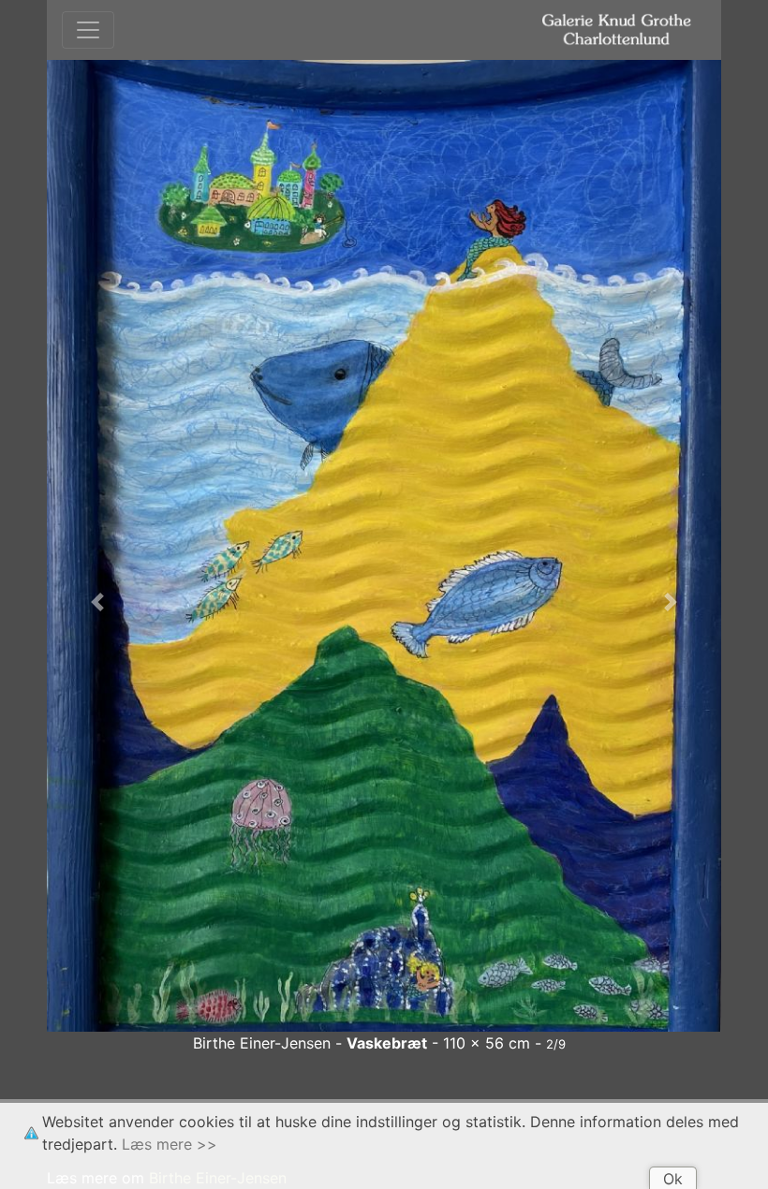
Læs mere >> (169, 1144)
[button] (97, 602)
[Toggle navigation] (88, 30)
